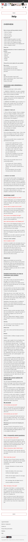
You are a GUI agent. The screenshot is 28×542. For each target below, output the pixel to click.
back (14, 13)
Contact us (3, 526)
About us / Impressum (5, 524)
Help (2, 533)
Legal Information (5, 521)
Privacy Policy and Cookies (6, 528)
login (23, 1)
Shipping (3, 531)
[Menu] (2, 8)
